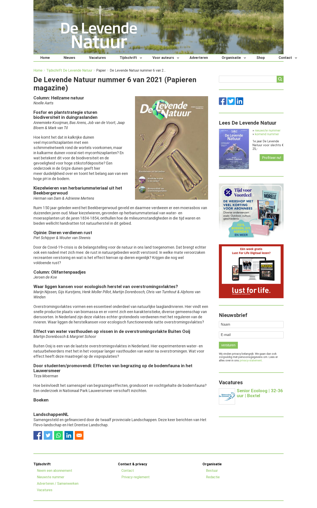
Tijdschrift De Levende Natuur (69, 70)
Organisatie (231, 58)
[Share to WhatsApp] (58, 435)
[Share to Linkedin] (68, 435)
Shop (260, 58)
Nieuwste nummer (50, 477)
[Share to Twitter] (48, 435)
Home (45, 58)
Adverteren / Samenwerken (57, 483)
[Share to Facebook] (37, 435)
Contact (285, 58)
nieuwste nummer (268, 130)
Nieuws (69, 58)
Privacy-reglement (135, 477)
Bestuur (212, 471)
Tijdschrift (128, 58)
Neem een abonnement (54, 471)
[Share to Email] (79, 435)
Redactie (213, 477)
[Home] (99, 27)
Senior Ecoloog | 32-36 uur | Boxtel (260, 393)
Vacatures (97, 58)
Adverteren (199, 58)
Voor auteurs (163, 58)
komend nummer (267, 134)
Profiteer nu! (271, 158)
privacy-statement (251, 360)
